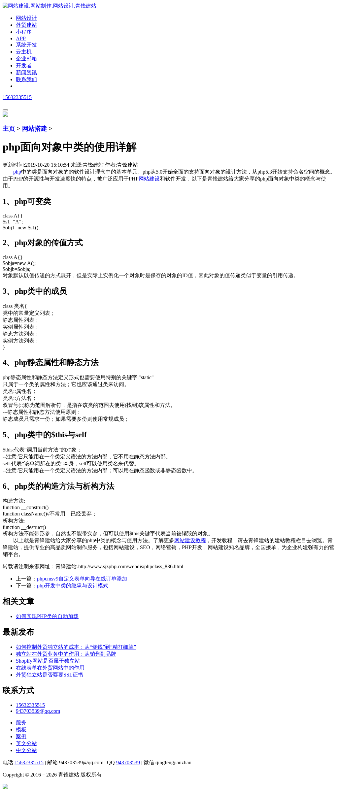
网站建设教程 (190, 540)
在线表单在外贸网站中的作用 (50, 668)
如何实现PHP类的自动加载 (47, 616)
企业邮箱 (26, 58)
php (17, 172)
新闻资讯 (26, 72)
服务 (21, 722)
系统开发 (26, 45)
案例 (21, 736)
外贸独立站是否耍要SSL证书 (49, 674)
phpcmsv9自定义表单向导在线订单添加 (82, 578)
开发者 (24, 65)
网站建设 (149, 179)
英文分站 (26, 743)
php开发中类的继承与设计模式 (72, 585)
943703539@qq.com (38, 711)
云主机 (24, 51)
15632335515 (17, 97)
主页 (9, 128)
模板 (21, 729)
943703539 (128, 762)
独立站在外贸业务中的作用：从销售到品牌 (66, 654)
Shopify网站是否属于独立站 (48, 661)
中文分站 (26, 750)
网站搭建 (34, 128)
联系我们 (26, 79)
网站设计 (26, 18)
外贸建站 (26, 25)
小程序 (24, 32)
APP (21, 38)
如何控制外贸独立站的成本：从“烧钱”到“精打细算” (76, 647)
